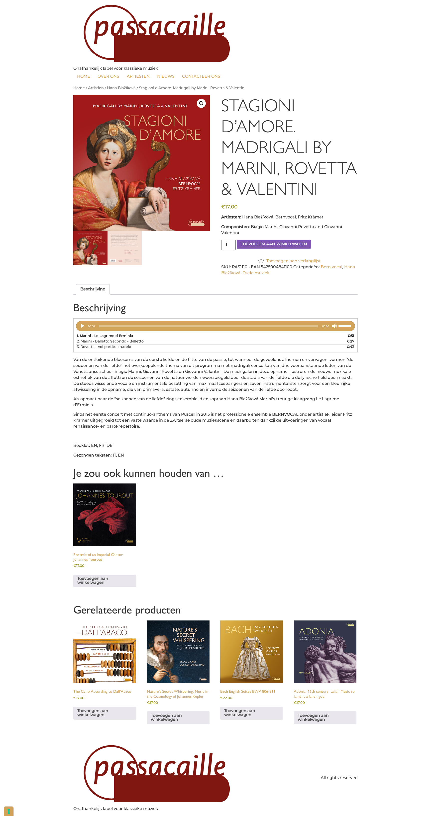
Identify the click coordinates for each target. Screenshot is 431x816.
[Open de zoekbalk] (227, 76)
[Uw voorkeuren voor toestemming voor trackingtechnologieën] (8, 811)
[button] (201, 103)
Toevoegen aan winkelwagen (274, 244)
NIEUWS (166, 77)
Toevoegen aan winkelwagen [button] (92, 581)
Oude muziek (256, 273)
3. (104, 347)
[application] (215, 326)
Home (79, 88)
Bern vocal (331, 267)
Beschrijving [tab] (93, 289)
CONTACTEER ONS (201, 77)
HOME (83, 77)
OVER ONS (108, 77)
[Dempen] (334, 326)
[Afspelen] (82, 326)
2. (110, 341)
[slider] (345, 325)
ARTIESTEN (138, 77)
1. (105, 336)
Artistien (96, 88)
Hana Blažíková (121, 88)
